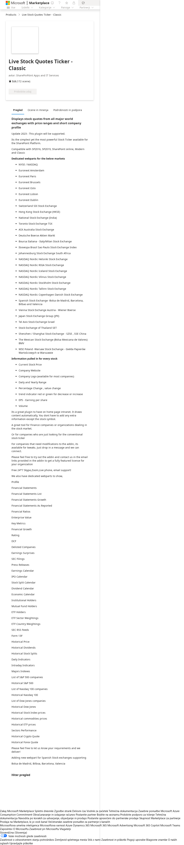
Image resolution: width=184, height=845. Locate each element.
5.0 (14, 81)
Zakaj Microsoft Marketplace (17, 811)
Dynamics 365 (81, 825)
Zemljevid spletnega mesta (71, 839)
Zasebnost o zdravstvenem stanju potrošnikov (27, 839)
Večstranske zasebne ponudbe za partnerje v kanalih (79, 821)
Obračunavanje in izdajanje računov (54, 814)
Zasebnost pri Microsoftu (44, 829)
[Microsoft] (15, 3)
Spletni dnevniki (44, 811)
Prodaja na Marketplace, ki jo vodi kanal (23, 821)
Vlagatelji (65, 829)
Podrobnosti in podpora (67, 110)
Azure (69, 825)
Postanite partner (86, 814)
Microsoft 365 (98, 825)
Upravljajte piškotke (21, 843)
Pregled (18, 110)
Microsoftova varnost (52, 825)
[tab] (19, 110)
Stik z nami (94, 839)
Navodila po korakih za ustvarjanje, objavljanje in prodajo (52, 818)
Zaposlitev (6, 829)
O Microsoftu (21, 829)
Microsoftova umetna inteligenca (19, 825)
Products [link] (11, 14)
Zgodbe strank (63, 811)
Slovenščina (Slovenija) (13, 832)
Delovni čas (79, 811)
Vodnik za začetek (97, 811)
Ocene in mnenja (38, 110)
